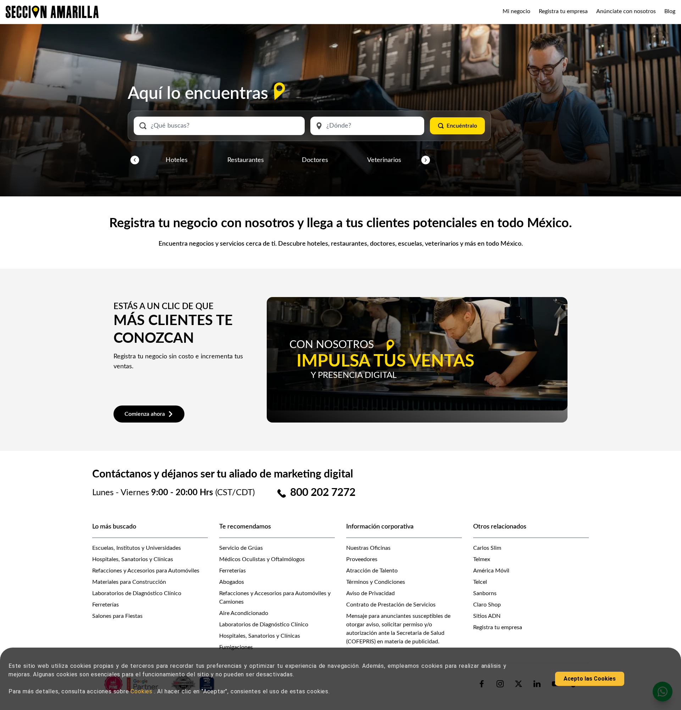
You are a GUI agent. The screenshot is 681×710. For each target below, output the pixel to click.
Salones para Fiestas (117, 616)
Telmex (481, 559)
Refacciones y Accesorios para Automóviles (145, 571)
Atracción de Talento (372, 571)
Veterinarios (384, 160)
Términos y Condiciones (375, 582)
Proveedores (361, 559)
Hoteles (177, 160)
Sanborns (485, 593)
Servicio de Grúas (241, 548)
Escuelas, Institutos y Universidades (136, 548)
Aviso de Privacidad (370, 593)
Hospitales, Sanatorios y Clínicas (132, 559)
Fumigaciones (236, 647)
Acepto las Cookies (590, 678)
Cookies (142, 691)
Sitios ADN (486, 616)
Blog (669, 11)
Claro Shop (487, 605)
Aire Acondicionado (243, 613)
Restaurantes (245, 160)
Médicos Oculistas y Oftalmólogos (262, 559)
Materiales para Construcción (129, 582)
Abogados (231, 582)
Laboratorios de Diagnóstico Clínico (136, 593)
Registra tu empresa (563, 11)
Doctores (315, 160)
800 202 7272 (322, 492)
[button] (135, 160)
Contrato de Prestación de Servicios (391, 605)
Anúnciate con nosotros (626, 11)
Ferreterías (105, 605)
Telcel (480, 582)
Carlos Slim (487, 548)
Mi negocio (516, 11)
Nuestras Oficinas (368, 548)
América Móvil (491, 571)
